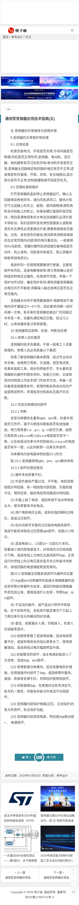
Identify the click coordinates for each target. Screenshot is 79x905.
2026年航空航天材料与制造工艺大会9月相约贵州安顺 (57, 860)
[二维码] (73, 891)
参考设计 (17, 37)
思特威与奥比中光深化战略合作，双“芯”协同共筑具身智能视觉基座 (58, 820)
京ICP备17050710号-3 (39, 897)
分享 (53, 757)
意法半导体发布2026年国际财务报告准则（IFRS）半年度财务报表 (20, 820)
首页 (6, 37)
